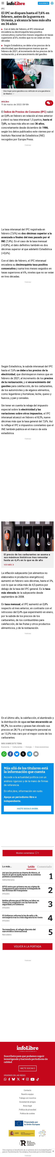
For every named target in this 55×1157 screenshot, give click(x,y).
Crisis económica (41, 747)
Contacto (27, 1090)
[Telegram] (23, 1079)
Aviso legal (27, 1106)
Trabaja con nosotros (27, 1098)
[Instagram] (27, 1079)
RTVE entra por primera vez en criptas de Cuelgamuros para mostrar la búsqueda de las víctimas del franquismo (21, 889)
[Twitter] (18, 1079)
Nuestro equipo (27, 1094)
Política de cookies (27, 1114)
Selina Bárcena (8, 880)
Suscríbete (43, 3)
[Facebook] (9, 1079)
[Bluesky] (13, 1079)
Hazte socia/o (27, 1068)
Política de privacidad (27, 1110)
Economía (5, 747)
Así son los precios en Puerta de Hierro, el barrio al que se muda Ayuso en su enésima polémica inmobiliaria (21, 875)
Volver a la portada (27, 946)
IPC (3, 8)
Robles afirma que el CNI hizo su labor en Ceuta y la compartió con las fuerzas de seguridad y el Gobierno (20, 902)
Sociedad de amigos (27, 1102)
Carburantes (17, 747)
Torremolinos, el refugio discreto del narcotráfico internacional (19, 930)
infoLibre (5, 894)
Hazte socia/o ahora (27, 808)
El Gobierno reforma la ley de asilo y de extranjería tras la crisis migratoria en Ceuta (22, 916)
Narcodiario (7, 935)
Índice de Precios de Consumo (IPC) (25, 111)
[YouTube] (33, 1079)
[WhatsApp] (5, 1079)
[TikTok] (37, 1079)
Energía (29, 747)
